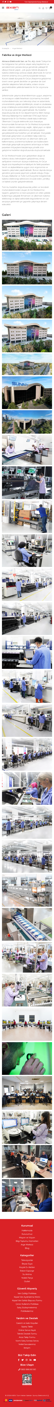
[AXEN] (12, 9)
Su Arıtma (27, 1274)
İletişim (27, 1348)
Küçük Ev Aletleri (27, 1267)
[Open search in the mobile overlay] (39, 8)
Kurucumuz (27, 1234)
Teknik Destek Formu (27, 1334)
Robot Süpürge (27, 1271)
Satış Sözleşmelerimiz (27, 1307)
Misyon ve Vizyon (27, 1237)
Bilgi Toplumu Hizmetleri (27, 1241)
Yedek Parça (27, 1278)
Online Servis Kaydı (27, 1330)
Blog (27, 1248)
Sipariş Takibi (27, 1327)
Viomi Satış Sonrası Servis (27, 1341)
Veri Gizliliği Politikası (27, 1293)
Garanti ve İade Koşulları (27, 1323)
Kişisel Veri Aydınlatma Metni (27, 1297)
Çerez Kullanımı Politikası (27, 1304)
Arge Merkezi (27, 1244)
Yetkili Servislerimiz (27, 1344)
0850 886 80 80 (28, 1369)
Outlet (27, 1281)
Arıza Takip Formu (27, 1337)
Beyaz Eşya (27, 1264)
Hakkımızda (27, 1230)
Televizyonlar (27, 1260)
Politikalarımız (27, 1311)
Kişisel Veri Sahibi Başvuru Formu (27, 1300)
